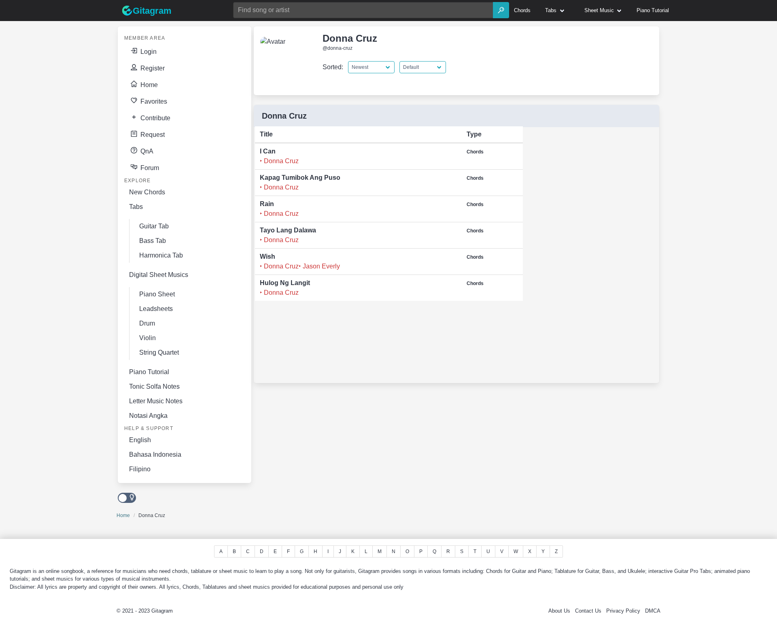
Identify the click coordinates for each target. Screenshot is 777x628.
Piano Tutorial (149, 371)
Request (152, 134)
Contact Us (588, 611)
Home (148, 84)
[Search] (501, 10)
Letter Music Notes (156, 401)
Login (148, 51)
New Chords (147, 192)
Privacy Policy (623, 611)
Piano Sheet (157, 294)
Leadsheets (156, 308)
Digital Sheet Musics (158, 274)
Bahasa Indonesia (155, 454)
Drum (147, 323)
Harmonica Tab (161, 255)
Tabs (136, 206)
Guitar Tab (154, 226)
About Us (559, 611)
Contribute (154, 118)
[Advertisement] (586, 257)
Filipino (140, 469)
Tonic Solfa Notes (154, 386)
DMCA (652, 611)
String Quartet (159, 352)
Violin (147, 337)
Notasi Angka (148, 415)
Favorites (153, 101)
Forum (149, 167)
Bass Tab (152, 240)
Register (152, 68)
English (140, 439)
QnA (146, 151)
